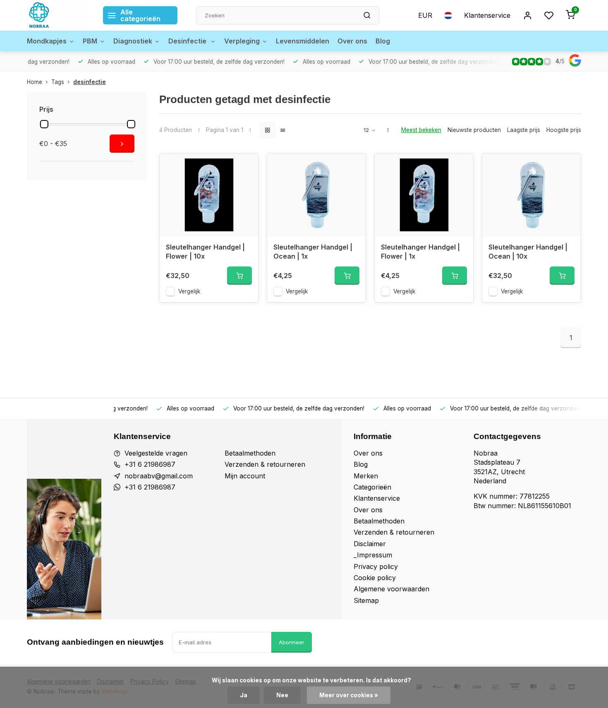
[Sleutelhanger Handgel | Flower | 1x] (424, 195)
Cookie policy (375, 578)
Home (34, 82)
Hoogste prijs (563, 130)
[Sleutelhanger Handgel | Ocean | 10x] (531, 195)
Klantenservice (487, 15)
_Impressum (373, 555)
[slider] (44, 124)
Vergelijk (189, 291)
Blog (383, 41)
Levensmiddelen (302, 41)
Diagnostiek (132, 41)
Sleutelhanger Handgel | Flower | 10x (205, 251)
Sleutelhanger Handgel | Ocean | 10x (527, 251)
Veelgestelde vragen (155, 453)
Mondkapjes (47, 41)
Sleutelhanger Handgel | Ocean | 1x (312, 251)
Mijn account (245, 476)
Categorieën (372, 487)
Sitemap (366, 600)
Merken (366, 476)
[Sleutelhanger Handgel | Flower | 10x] (209, 195)
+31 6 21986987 (149, 464)
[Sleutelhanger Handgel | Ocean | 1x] (316, 195)
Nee (282, 695)
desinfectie (89, 82)
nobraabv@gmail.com (158, 476)
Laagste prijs (523, 130)
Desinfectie (188, 41)
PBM (90, 41)
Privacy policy (376, 566)
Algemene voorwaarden (391, 589)
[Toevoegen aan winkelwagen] (239, 275)
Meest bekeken (421, 130)
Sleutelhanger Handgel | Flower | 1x (420, 251)
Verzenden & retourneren (265, 464)
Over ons (352, 41)
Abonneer (291, 642)
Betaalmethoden (250, 453)
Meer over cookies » (348, 695)
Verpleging (242, 41)
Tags (57, 82)
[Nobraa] (59, 15)
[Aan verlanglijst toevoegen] (245, 166)
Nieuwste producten (474, 130)
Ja (243, 695)
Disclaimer (370, 544)
